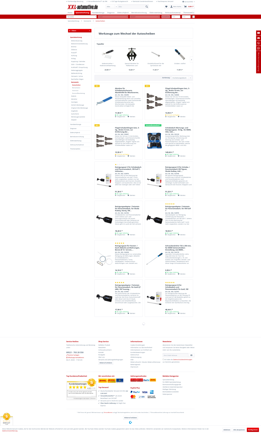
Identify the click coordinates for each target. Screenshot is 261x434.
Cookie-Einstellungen (137, 345)
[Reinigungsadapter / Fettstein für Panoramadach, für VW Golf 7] (154, 219)
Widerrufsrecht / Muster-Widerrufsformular (145, 362)
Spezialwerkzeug (76, 37)
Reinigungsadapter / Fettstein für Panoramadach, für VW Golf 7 (178, 208)
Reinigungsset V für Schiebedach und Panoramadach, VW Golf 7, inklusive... (128, 169)
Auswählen (166, 17)
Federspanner (167, 394)
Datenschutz (134, 355)
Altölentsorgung (135, 357)
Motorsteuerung (76, 41)
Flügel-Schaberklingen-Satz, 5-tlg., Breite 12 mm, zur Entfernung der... (127, 130)
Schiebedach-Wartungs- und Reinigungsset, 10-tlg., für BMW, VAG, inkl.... (178, 130)
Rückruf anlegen (73, 355)
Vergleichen (121, 117)
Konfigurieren (253, 430)
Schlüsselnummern (105, 350)
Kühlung (74, 55)
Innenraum (75, 90)
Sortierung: (166, 78)
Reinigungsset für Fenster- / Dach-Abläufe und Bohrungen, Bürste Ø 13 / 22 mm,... (127, 248)
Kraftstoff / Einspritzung (79, 67)
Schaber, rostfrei (180, 63)
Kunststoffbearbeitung (78, 93)
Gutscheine (75, 114)
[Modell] (145, 17)
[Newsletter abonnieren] (191, 355)
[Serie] (113, 17)
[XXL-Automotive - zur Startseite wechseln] (82, 7)
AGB (131, 360)
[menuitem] (127, 7)
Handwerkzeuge (75, 124)
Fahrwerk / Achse (77, 76)
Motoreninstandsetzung (79, 44)
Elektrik (73, 96)
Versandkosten (108, 412)
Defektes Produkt (104, 345)
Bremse (73, 47)
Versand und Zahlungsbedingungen (110, 360)
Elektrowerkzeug (75, 141)
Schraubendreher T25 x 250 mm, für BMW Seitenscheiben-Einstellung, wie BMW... (178, 248)
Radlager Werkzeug (169, 389)
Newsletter (102, 347)
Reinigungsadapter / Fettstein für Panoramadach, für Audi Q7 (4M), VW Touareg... (128, 287)
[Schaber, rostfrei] (180, 54)
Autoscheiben (76, 85)
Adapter (74, 120)
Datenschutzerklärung (9, 431)
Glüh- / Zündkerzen (77, 64)
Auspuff (74, 53)
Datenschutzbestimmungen (182, 359)
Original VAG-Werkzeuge (79, 108)
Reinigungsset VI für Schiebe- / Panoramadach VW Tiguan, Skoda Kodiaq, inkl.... (177, 169)
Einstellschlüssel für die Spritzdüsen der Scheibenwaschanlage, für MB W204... (155, 65)
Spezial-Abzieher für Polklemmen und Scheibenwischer (132, 65)
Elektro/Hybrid (75, 132)
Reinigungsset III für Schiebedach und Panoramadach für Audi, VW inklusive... (176, 287)
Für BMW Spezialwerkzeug (172, 382)
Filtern (73, 31)
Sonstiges (74, 102)
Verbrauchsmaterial (77, 145)
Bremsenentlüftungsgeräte (172, 384)
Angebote (74, 111)
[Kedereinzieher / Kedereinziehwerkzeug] (108, 54)
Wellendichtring (76, 73)
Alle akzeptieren (239, 430)
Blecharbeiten (76, 88)
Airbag (73, 58)
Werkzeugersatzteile (78, 117)
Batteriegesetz (135, 364)
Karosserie (75, 82)
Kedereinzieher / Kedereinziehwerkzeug (108, 64)
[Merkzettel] (166, 7)
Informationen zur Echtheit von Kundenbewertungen (141, 351)
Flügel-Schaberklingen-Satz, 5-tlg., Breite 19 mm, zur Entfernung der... (177, 90)
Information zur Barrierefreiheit (141, 347)
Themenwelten (75, 149)
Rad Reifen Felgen (77, 79)
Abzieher (74, 99)
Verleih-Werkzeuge (77, 105)
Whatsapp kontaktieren (76, 357)
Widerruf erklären (106, 363)
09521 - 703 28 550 (74, 352)
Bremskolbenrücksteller (171, 392)
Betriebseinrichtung (77, 137)
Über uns (101, 357)
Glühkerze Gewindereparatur (173, 387)
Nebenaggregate (77, 70)
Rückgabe (101, 355)
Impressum (134, 367)
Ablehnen (226, 430)
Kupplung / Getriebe (78, 61)
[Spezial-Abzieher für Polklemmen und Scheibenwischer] (132, 54)
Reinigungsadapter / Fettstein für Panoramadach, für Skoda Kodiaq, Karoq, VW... (127, 208)
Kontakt (101, 352)
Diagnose (73, 128)
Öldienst (74, 50)
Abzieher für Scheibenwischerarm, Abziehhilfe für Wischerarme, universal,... (127, 90)
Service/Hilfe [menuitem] (188, 2)
